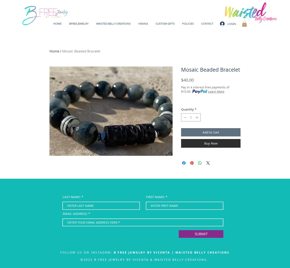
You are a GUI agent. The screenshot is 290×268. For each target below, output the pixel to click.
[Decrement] (184, 117)
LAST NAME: (72, 197)
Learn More (216, 91)
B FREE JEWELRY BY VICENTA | (144, 252)
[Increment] (197, 117)
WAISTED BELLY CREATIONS (202, 252)
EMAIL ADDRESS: (75, 213)
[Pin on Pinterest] (191, 163)
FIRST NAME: (155, 197)
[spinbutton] (190, 117)
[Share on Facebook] (183, 163)
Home (54, 51)
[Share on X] (208, 163)
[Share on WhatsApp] (200, 163)
